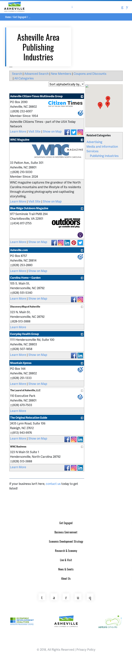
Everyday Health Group (24, 334)
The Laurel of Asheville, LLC (25, 390)
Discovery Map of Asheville (25, 306)
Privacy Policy (85, 649)
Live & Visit (66, 560)
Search (17, 73)
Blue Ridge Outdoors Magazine (29, 208)
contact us (53, 483)
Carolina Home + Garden (25, 278)
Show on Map (52, 131)
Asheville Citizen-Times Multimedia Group (36, 96)
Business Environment (65, 532)
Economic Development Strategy (66, 541)
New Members (61, 73)
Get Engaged (19, 17)
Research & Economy (66, 551)
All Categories (24, 78)
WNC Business (18, 446)
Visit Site (34, 131)
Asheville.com (19, 250)
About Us (66, 578)
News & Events (66, 569)
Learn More (18, 131)
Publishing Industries (104, 155)
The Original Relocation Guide (28, 417)
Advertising (94, 142)
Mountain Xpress (20, 363)
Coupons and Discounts (90, 73)
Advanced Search (36, 73)
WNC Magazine (19, 139)
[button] (108, 99)
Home (8, 17)
